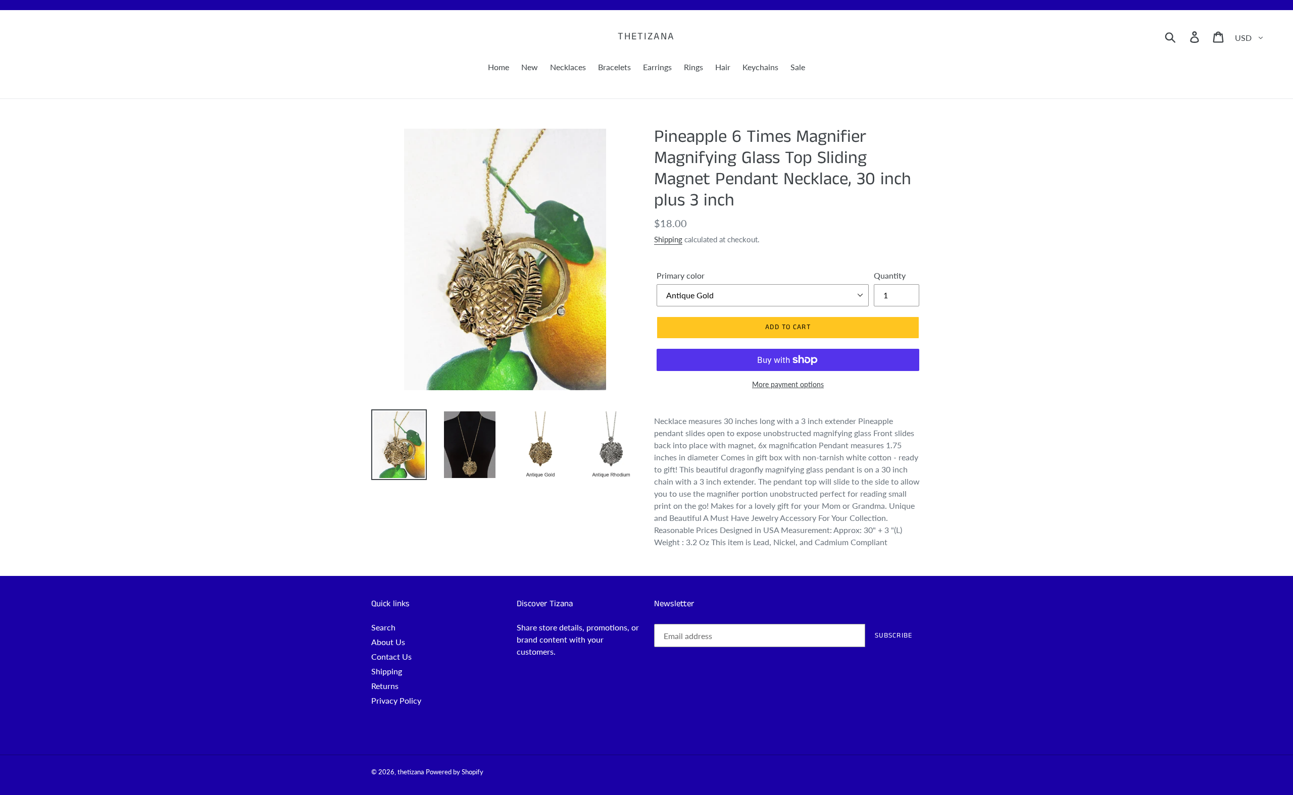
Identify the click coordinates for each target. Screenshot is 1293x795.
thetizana (646, 37)
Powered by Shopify (454, 772)
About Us (388, 642)
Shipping (668, 239)
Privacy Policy (396, 700)
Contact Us (391, 656)
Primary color (681, 275)
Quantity (890, 275)
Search (383, 627)
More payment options (788, 384)
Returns (385, 686)
